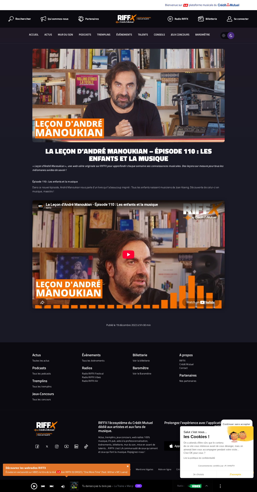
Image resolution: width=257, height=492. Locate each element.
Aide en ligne (164, 469)
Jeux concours (180, 35)
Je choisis (198, 474)
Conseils (159, 35)
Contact (183, 368)
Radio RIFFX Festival (92, 373)
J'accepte (235, 474)
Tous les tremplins (42, 386)
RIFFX (182, 360)
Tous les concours (41, 399)
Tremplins (103, 35)
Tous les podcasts (41, 373)
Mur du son (65, 35)
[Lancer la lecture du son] (34, 486)
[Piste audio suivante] (51, 486)
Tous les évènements (93, 360)
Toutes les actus (40, 360)
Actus (48, 35)
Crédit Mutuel (186, 364)
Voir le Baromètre (142, 373)
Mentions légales (144, 469)
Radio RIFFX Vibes (91, 377)
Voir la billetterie (141, 360)
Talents (143, 35)
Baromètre (202, 35)
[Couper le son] (63, 486)
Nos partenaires (187, 381)
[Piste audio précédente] (42, 486)
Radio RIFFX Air (90, 381)
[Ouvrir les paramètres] (220, 486)
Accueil (33, 35)
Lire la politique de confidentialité (199, 458)
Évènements (124, 35)
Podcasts (85, 35)
